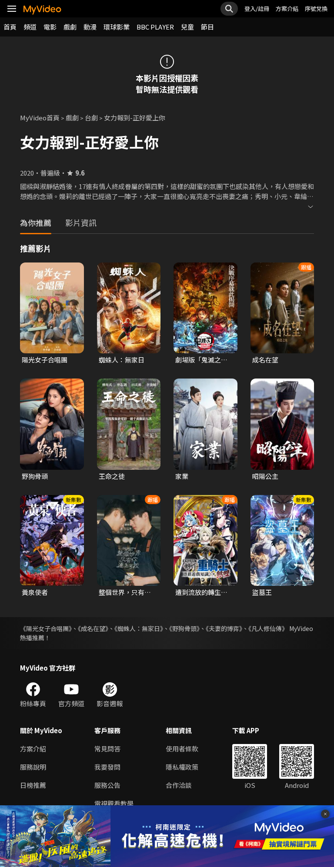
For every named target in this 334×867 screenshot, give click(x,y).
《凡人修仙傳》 (268, 628)
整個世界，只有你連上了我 (125, 592)
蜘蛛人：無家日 (121, 359)
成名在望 (265, 359)
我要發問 (107, 766)
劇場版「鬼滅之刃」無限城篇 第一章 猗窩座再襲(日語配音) (203, 360)
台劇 (91, 117)
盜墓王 (262, 592)
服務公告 (107, 785)
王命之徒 (112, 476)
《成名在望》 (93, 628)
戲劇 (70, 26)
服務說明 (33, 766)
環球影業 (117, 26)
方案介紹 (287, 8)
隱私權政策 (182, 766)
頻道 (30, 26)
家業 (181, 476)
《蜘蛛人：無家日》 (138, 628)
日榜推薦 (33, 785)
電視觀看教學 (114, 803)
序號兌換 (316, 8)
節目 (207, 26)
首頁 (10, 26)
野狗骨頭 (35, 476)
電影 (50, 26)
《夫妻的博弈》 (224, 628)
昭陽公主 (265, 476)
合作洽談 (179, 785)
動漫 (90, 26)
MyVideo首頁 (40, 117)
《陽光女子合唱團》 (46, 628)
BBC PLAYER (155, 26)
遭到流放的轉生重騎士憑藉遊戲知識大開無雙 (201, 592)
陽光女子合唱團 (44, 359)
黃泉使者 (35, 592)
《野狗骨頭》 (184, 628)
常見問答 (107, 748)
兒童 (187, 26)
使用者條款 (182, 748)
